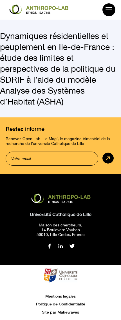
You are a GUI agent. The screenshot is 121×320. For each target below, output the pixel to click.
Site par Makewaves (60, 312)
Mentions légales (60, 296)
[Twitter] (71, 246)
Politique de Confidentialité (60, 304)
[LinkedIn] (60, 246)
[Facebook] (49, 246)
